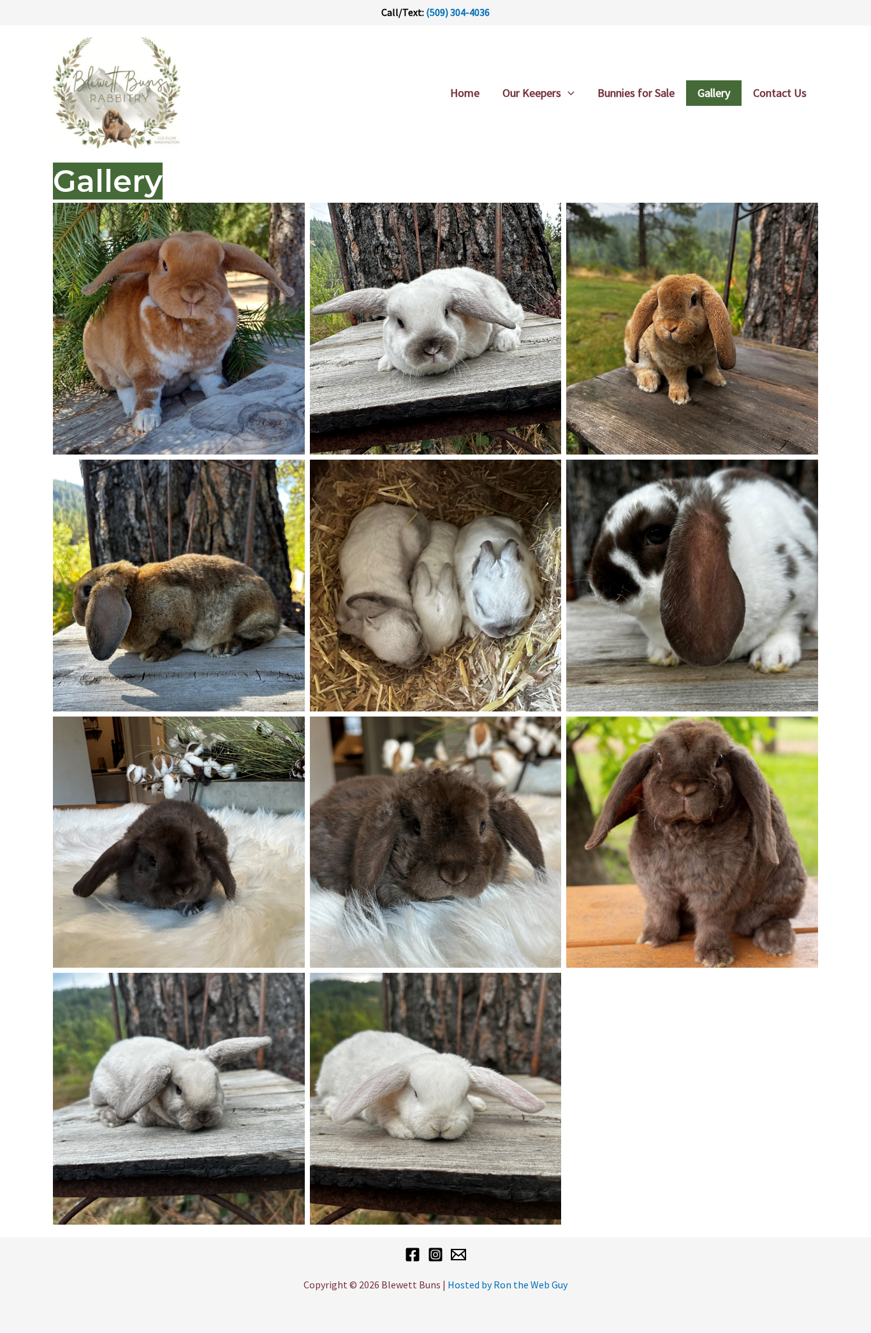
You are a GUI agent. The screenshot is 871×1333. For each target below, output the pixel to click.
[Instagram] (435, 1254)
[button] (568, 93)
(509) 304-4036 (458, 12)
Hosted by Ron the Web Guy (507, 1284)
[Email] (458, 1254)
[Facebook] (412, 1254)
